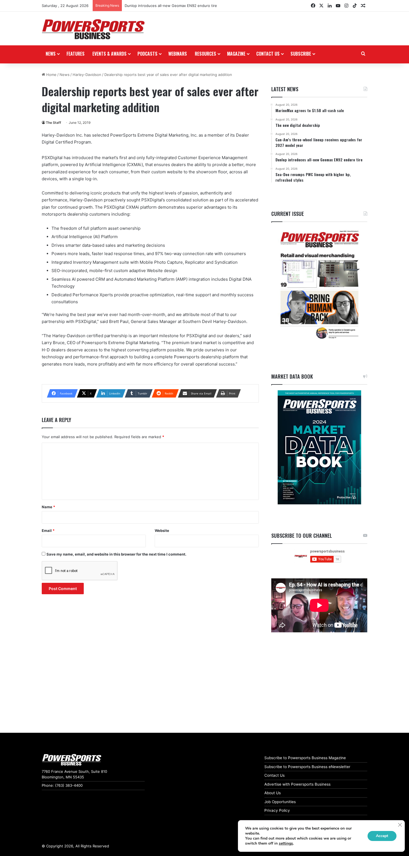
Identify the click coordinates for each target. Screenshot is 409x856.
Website (162, 530)
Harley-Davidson (87, 74)
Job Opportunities (280, 802)
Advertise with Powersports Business (297, 784)
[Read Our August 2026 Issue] (319, 285)
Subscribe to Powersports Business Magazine (305, 758)
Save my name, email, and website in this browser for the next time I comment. (116, 554)
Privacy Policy (277, 810)
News (51, 53)
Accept (382, 835)
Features (75, 53)
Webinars (177, 53)
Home (50, 74)
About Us (272, 793)
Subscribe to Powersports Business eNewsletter (307, 766)
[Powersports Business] (93, 29)
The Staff (53, 122)
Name (48, 507)
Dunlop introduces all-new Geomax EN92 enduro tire (171, 5)
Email (48, 530)
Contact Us (274, 775)
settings (286, 843)
